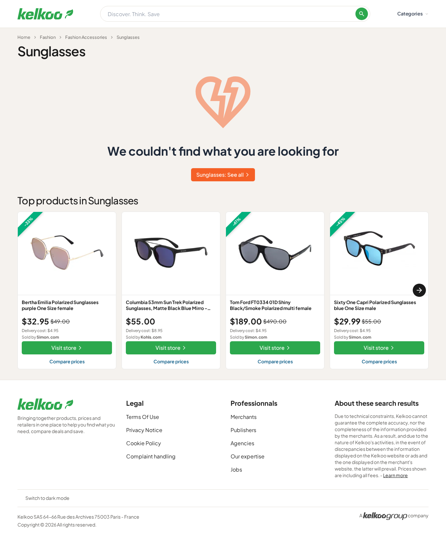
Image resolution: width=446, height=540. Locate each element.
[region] (223, 290)
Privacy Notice (144, 429)
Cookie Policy (143, 443)
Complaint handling (151, 456)
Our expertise (248, 456)
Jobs (236, 469)
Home (23, 37)
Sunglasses (128, 37)
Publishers (243, 429)
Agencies (242, 443)
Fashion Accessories (86, 37)
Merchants (244, 416)
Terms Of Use (142, 416)
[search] (361, 14)
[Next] (419, 290)
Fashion (48, 37)
